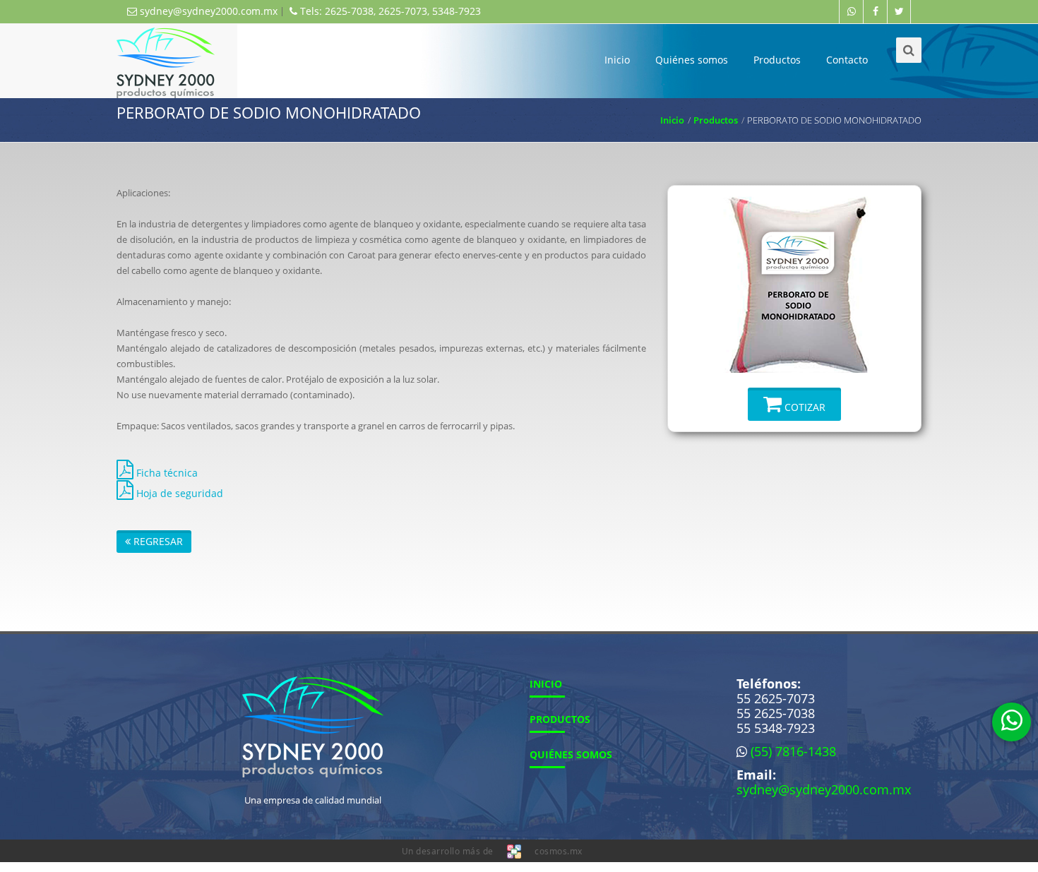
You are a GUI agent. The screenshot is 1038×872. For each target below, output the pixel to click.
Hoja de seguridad (178, 493)
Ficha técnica (165, 472)
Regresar (157, 541)
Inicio (617, 59)
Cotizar (803, 407)
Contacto (847, 59)
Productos (777, 59)
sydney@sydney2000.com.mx (207, 11)
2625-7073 (402, 11)
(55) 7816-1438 (793, 751)
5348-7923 (456, 11)
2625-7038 (349, 11)
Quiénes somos (691, 59)
